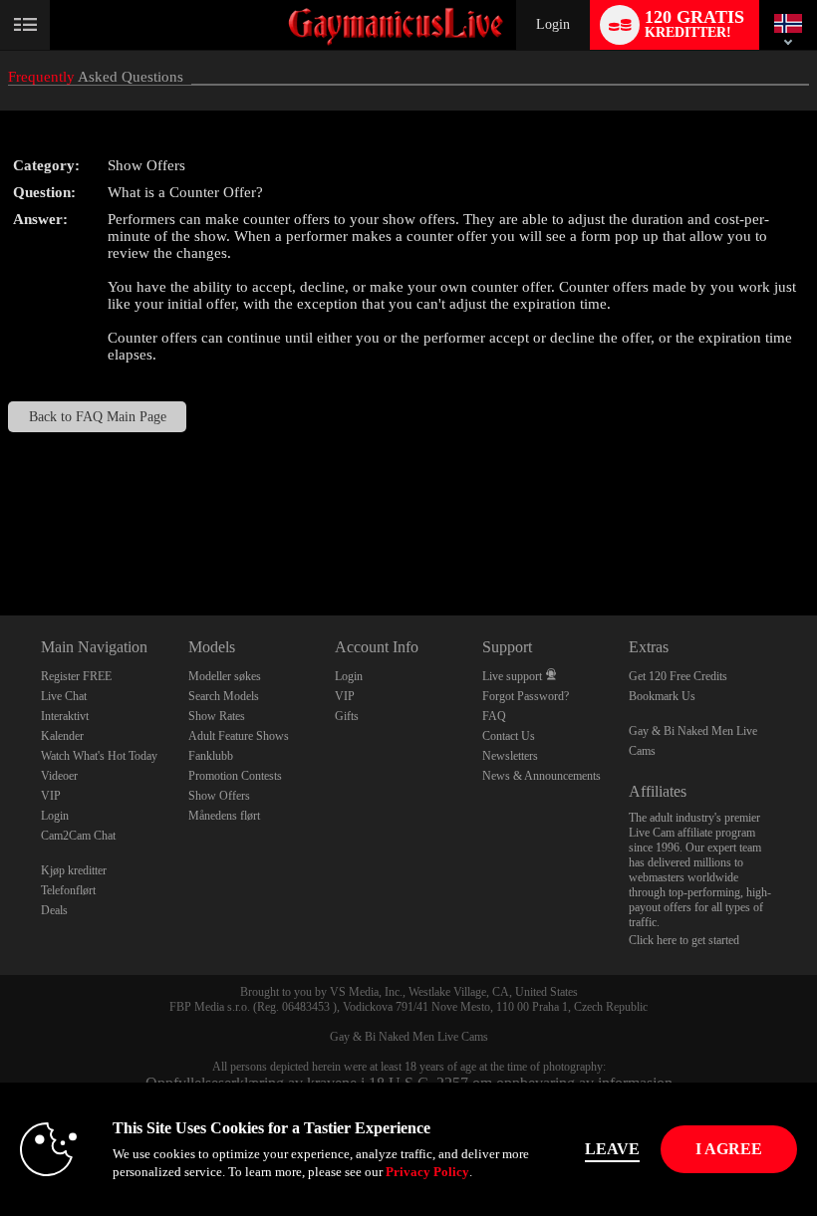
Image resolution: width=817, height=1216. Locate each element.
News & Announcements (541, 776)
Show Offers (219, 796)
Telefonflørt (68, 890)
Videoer (59, 776)
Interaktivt (65, 716)
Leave (612, 1148)
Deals (54, 910)
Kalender (62, 736)
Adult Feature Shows (238, 736)
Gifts (347, 716)
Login (553, 24)
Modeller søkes (224, 676)
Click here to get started (684, 940)
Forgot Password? (525, 696)
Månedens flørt (224, 816)
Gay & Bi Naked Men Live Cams (409, 1037)
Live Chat (64, 696)
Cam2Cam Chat (78, 836)
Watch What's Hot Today (99, 756)
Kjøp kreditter (74, 870)
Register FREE (76, 676)
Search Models (223, 696)
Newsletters (510, 756)
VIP (51, 796)
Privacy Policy (427, 1171)
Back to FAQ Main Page (97, 416)
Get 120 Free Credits (678, 676)
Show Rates (216, 716)
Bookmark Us (662, 696)
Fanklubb (210, 756)
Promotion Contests (235, 776)
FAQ (494, 716)
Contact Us (508, 736)
